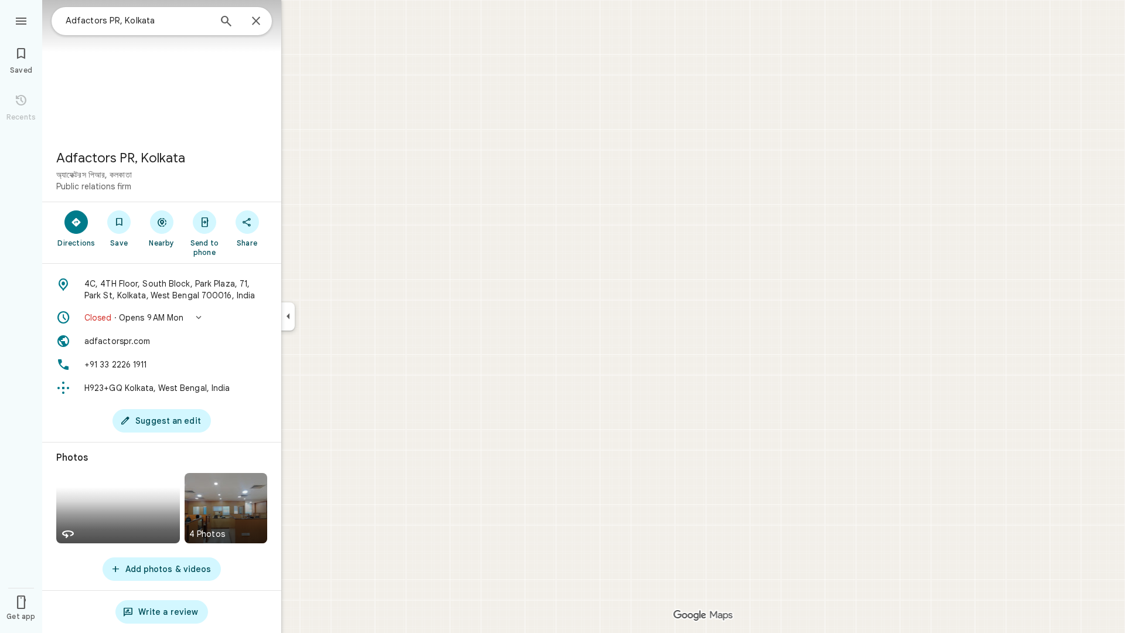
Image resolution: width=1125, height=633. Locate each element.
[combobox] (138, 20)
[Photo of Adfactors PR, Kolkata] (161, 70)
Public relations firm (93, 186)
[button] (161, 317)
